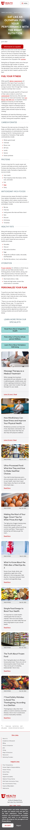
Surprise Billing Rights (8, 786)
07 (28, 12)
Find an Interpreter (8, 745)
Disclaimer (5, 774)
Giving (4, 750)
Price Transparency (8, 765)
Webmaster (6, 788)
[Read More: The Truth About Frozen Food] (15, 639)
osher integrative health (16, 728)
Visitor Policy (6, 772)
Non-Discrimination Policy (9, 783)
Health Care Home (6, 12)
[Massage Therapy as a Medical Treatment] (15, 374)
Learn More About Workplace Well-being (15, 346)
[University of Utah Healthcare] (15, 796)
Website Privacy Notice (9, 779)
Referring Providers (8, 757)
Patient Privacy (7, 769)
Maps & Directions (7, 752)
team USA (8, 726)
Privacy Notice (6, 821)
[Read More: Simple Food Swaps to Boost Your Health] (15, 594)
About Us (5, 738)
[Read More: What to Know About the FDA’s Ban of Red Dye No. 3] (15, 547)
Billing (4, 743)
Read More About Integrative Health (15, 330)
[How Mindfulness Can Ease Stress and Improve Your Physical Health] (15, 420)
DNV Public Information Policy (10, 781)
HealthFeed (17, 12)
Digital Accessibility (8, 776)
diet (21, 726)
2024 (24, 12)
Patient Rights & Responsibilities (11, 767)
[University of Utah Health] (7, 3)
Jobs (4, 748)
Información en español (12, 47)
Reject (18, 825)
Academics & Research (9, 741)
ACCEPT (8, 825)
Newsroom (5, 755)
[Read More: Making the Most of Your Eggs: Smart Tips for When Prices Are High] (15, 499)
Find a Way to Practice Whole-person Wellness (15, 338)
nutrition (16, 726)
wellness (4, 728)
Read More (7, 488)
